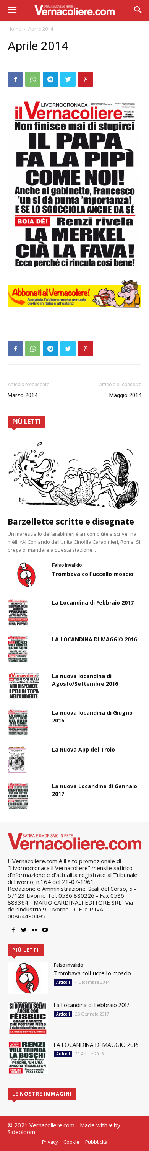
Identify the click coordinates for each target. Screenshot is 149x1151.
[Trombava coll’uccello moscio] (27, 574)
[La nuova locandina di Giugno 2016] (18, 722)
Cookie (71, 1142)
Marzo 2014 (22, 395)
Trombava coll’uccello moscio (92, 573)
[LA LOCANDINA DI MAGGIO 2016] (18, 649)
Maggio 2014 (125, 395)
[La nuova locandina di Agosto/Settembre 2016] (24, 685)
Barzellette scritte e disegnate (71, 521)
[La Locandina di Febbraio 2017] (18, 612)
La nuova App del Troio (83, 749)
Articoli (63, 982)
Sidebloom (21, 1132)
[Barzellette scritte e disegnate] (74, 475)
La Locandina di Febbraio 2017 (93, 602)
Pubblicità (96, 1142)
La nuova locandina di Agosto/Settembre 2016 (85, 679)
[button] (137, 10)
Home (14, 29)
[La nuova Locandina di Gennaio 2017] (18, 796)
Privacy (50, 1142)
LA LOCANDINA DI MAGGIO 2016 (94, 639)
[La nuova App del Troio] (17, 759)
